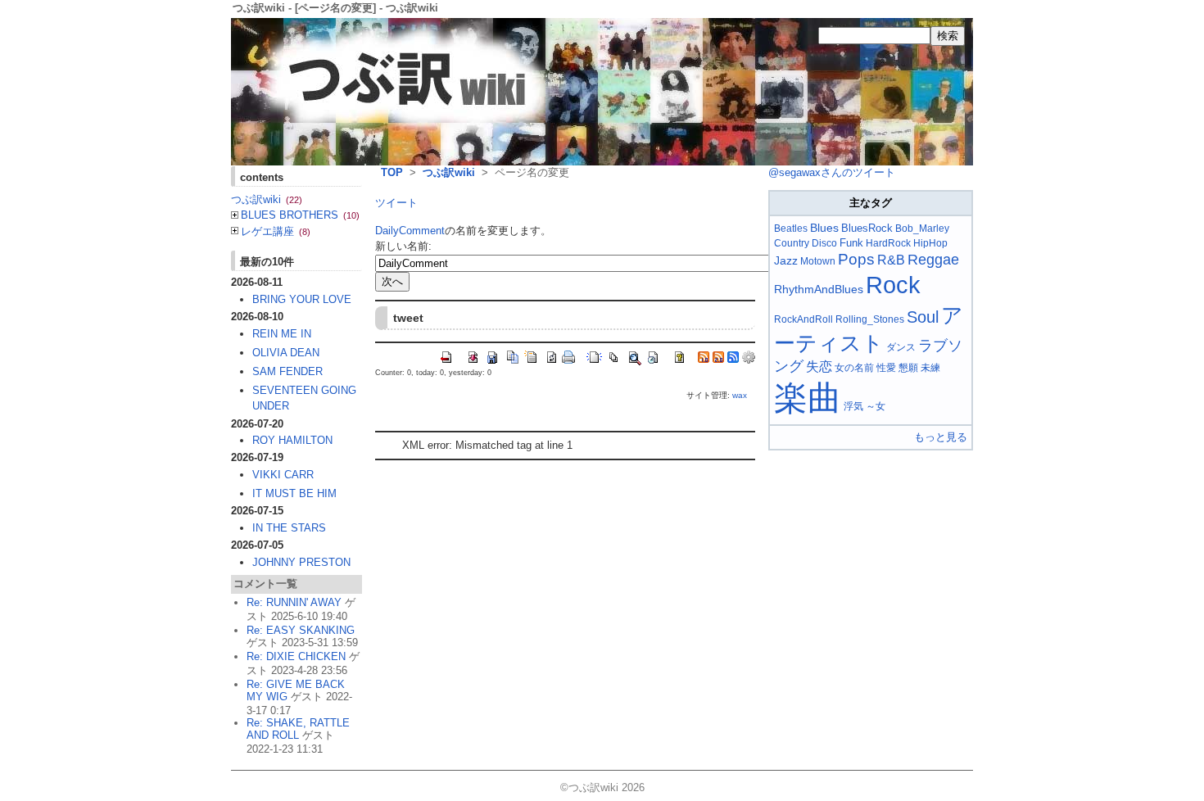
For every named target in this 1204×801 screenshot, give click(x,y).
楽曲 (807, 398)
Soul (923, 317)
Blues (824, 227)
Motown (817, 261)
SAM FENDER (287, 371)
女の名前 (854, 367)
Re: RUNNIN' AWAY (294, 602)
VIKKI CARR (283, 474)
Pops (856, 259)
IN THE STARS (289, 528)
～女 (875, 406)
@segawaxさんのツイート (831, 172)
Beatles (791, 228)
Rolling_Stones (869, 319)
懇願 (908, 367)
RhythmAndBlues (818, 289)
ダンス (901, 347)
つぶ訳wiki (449, 172)
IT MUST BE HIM (294, 493)
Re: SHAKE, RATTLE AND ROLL (298, 729)
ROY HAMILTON (292, 440)
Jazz (786, 260)
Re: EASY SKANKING (301, 630)
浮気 (853, 406)
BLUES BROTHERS (300, 215)
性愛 (886, 367)
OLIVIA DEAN (285, 352)
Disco (824, 243)
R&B (891, 260)
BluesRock (867, 228)
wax (739, 395)
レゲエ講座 (275, 231)
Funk (851, 243)
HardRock (888, 243)
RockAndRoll (803, 319)
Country (791, 243)
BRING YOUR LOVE (301, 299)
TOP (392, 172)
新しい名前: (403, 246)
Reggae (933, 259)
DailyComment (410, 230)
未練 (930, 367)
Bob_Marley (922, 228)
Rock (893, 285)
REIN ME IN (281, 334)
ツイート (396, 203)
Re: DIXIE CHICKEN (296, 656)
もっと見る (940, 437)
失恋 (819, 366)
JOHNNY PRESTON (301, 562)
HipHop (930, 243)
